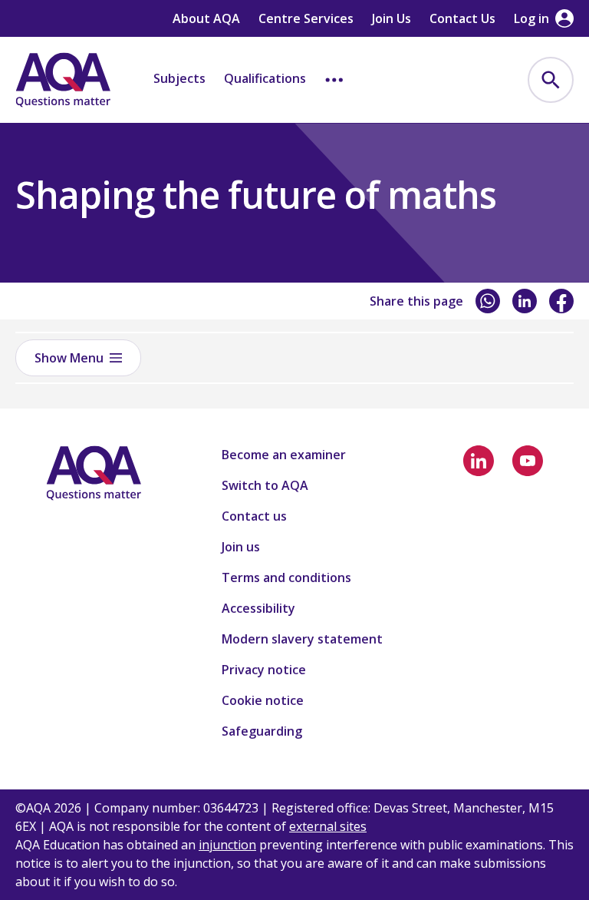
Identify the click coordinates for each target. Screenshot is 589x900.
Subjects (179, 78)
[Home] (62, 80)
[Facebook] (561, 301)
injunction (227, 844)
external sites (328, 826)
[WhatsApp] (487, 301)
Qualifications (265, 78)
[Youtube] (527, 460)
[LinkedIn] (524, 301)
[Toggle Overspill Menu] (334, 80)
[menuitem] (551, 80)
